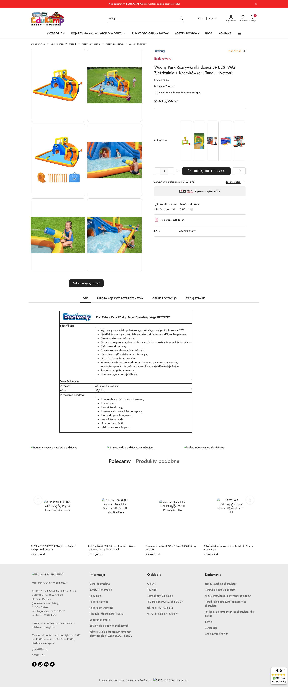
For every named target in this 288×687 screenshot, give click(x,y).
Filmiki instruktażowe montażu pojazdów (228, 596)
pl (199, 18)
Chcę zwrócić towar (216, 634)
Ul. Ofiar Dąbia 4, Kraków (162, 614)
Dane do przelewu (100, 584)
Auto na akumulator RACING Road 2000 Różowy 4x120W (113, 547)
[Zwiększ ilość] (171, 171)
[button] (239, 34)
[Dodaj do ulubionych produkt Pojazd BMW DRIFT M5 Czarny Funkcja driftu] (253, 474)
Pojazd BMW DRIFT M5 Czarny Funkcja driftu (227, 546)
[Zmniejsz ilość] (157, 171)
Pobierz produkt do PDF (173, 219)
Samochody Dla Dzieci (160, 596)
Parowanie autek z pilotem (220, 590)
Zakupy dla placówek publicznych (109, 626)
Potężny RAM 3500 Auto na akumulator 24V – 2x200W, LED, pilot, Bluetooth (54, 547)
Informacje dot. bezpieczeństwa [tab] (120, 298)
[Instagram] (40, 664)
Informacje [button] (97, 574)
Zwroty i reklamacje (101, 590)
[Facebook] (34, 664)
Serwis (208, 622)
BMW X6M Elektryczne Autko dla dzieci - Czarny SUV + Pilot (171, 547)
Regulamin (96, 596)
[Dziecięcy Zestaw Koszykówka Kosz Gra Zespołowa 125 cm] (212, 141)
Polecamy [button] (120, 461)
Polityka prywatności (101, 608)
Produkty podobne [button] (158, 461)
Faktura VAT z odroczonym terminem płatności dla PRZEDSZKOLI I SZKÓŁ (111, 634)
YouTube (151, 590)
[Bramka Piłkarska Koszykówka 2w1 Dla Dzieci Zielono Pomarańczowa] (186, 141)
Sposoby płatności (100, 620)
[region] (212, 141)
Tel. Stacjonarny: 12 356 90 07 (165, 602)
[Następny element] (241, 141)
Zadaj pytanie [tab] (195, 298)
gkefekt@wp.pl (40, 649)
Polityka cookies (99, 602)
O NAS (151, 584)
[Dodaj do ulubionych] (239, 171)
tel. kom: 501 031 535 (160, 608)
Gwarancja (211, 628)
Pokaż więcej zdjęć (86, 283)
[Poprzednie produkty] (38, 500)
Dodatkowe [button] (213, 574)
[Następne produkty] (250, 500)
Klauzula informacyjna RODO (106, 614)
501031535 (38, 655)
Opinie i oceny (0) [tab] (165, 298)
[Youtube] (46, 664)
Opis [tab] (86, 298)
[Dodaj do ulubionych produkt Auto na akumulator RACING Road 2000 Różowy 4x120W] (138, 474)
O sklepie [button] (154, 574)
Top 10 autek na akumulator (220, 584)
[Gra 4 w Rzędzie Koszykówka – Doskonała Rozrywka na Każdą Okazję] (226, 141)
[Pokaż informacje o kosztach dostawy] (192, 209)
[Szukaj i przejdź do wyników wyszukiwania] (181, 18)
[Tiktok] (52, 664)
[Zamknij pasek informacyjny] (255, 3)
